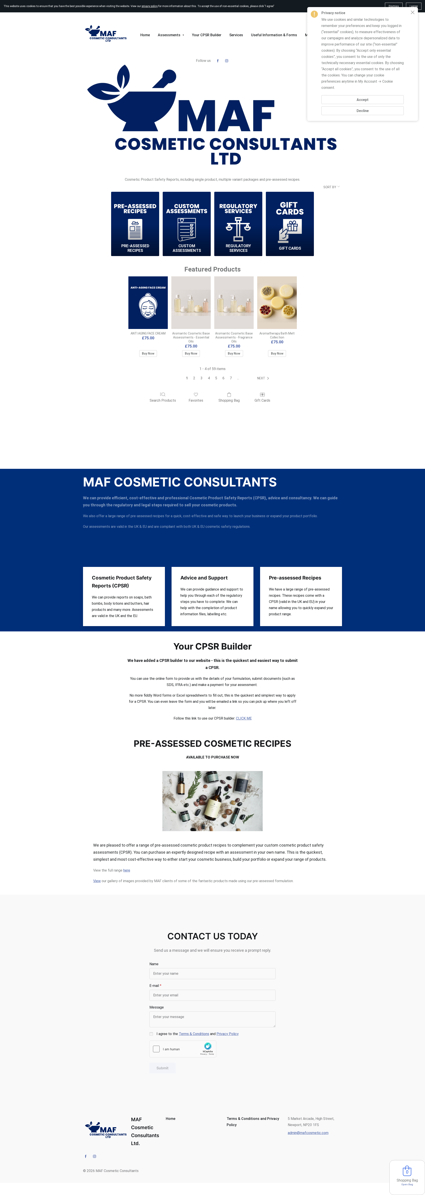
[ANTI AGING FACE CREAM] (148, 302)
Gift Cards (262, 400)
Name (153, 964)
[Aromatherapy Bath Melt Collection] (277, 302)
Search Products (163, 400)
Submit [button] (162, 1068)
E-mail (154, 986)
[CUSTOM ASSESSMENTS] (187, 216)
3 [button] (202, 378)
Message (156, 1007)
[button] (264, 378)
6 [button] (223, 378)
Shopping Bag (229, 400)
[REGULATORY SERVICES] (238, 216)
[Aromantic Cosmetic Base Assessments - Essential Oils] (191, 302)
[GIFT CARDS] (290, 216)
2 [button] (194, 378)
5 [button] (216, 378)
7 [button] (231, 378)
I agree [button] (414, 6)
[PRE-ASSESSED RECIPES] (135, 216)
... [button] (238, 378)
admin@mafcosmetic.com (308, 1133)
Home (170, 1119)
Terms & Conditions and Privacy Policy (253, 1122)
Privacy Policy (227, 1034)
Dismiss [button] (394, 6)
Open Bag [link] (407, 1184)
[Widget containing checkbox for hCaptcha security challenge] (182, 1049)
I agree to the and (197, 1034)
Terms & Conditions (194, 1034)
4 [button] (209, 378)
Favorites (196, 400)
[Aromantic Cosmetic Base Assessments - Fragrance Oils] (234, 302)
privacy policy (150, 6)
